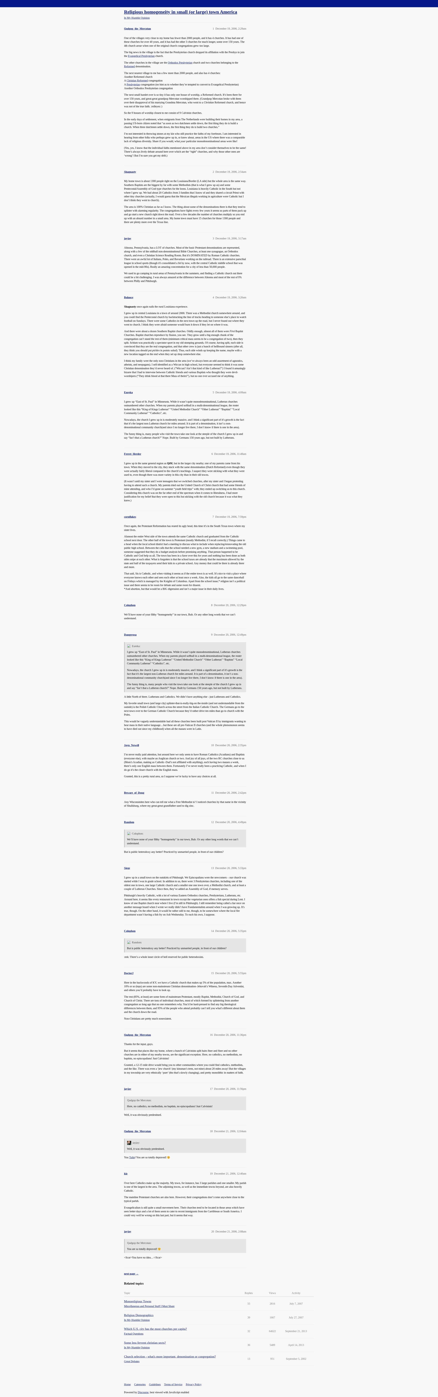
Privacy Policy (194, 1384)
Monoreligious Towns (137, 1301)
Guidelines (155, 1384)
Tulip (132, 1157)
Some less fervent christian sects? (145, 1342)
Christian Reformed (137, 80)
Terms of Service (173, 1384)
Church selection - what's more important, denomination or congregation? (170, 1356)
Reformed (129, 66)
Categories (140, 1384)
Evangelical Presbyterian (141, 56)
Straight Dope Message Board (18, 3)
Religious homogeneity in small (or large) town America (180, 12)
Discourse (143, 1392)
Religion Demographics (138, 1315)
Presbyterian (133, 84)
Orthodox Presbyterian (180, 62)
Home (127, 1384)
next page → (131, 1273)
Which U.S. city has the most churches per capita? (155, 1329)
